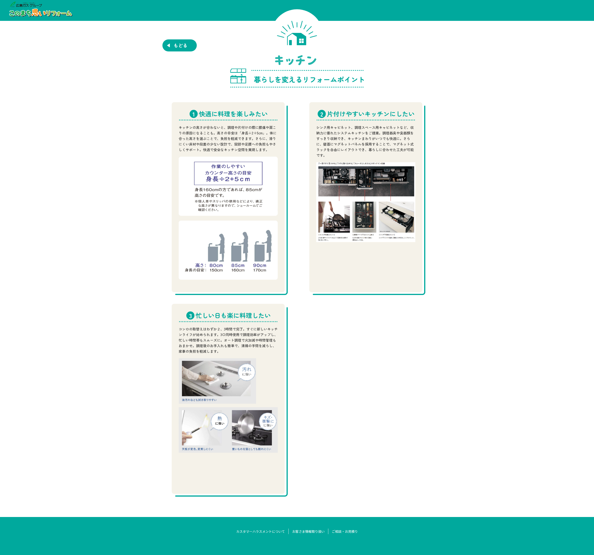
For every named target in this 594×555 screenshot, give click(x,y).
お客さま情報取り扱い (308, 531)
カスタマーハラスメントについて (260, 531)
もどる (179, 45)
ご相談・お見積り (345, 531)
